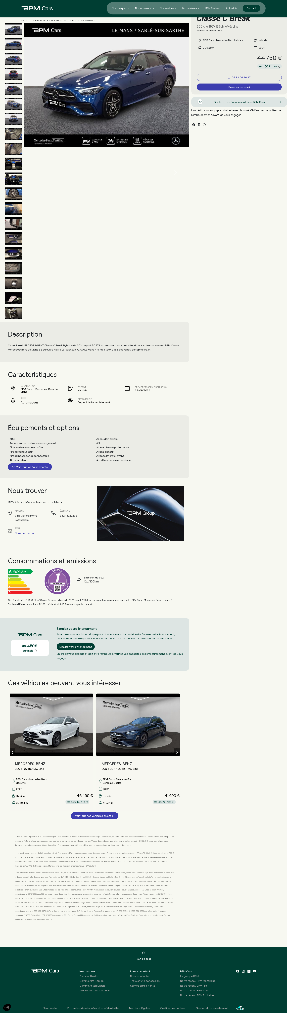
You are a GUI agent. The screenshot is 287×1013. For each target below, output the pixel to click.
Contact (251, 8)
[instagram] (243, 971)
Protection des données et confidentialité (93, 1008)
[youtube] (254, 971)
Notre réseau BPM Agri (194, 990)
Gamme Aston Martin (92, 985)
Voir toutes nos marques (95, 990)
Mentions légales (139, 1008)
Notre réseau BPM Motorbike (197, 980)
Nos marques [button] (88, 971)
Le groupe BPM (189, 976)
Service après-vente (142, 985)
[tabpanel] (94, 449)
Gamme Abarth (88, 976)
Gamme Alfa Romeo (92, 980)
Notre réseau (189, 8)
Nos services (167, 8)
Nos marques (119, 8)
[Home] (34, 8)
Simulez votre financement (75, 646)
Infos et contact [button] (140, 971)
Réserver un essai (239, 86)
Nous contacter (24, 533)
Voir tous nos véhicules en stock (94, 815)
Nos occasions (143, 8)
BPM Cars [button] (186, 971)
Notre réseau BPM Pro (193, 985)
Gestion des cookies (172, 1008)
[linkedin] (248, 971)
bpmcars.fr (143, 349)
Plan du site (50, 1008)
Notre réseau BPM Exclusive (197, 995)
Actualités (231, 8)
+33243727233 (67, 515)
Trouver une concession (145, 980)
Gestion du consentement (212, 1008)
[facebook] (237, 971)
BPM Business (213, 8)
